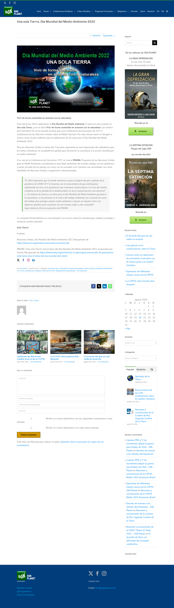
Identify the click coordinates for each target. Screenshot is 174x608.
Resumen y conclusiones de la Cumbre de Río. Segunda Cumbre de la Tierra (144, 415)
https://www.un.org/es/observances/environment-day (43, 242)
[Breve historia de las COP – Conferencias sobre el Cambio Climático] (130, 390)
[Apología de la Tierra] (130, 376)
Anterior (96, 35)
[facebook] (23, 260)
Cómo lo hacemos (26, 594)
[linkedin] (33, 260)
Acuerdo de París (53, 268)
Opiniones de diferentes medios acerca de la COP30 (31, 358)
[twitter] (18, 260)
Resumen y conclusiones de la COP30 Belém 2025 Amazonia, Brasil (140, 474)
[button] (167, 11)
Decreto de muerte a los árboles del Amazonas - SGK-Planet (140, 507)
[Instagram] (104, 573)
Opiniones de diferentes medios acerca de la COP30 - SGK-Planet (140, 487)
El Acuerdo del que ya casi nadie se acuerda (97, 358)
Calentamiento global (76, 268)
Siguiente (107, 35)
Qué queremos (24, 591)
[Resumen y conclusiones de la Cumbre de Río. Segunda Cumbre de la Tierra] (130, 409)
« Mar (127, 328)
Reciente (141, 369)
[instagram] (28, 260)
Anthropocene (63, 268)
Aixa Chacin (23, 268)
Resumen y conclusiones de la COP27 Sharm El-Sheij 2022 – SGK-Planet (139, 530)
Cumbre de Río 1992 (48, 271)
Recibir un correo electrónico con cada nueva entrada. (72, 427)
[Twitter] (91, 573)
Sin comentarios (82, 271)
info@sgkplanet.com (105, 587)
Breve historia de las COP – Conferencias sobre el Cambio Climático (145, 394)
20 (140, 317)
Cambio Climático (89, 268)
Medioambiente (60, 271)
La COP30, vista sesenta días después (64, 358)
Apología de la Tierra (142, 378)
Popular (130, 369)
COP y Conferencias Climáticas (31, 271)
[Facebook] (97, 573)
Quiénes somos (24, 587)
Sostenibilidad (70, 271)
